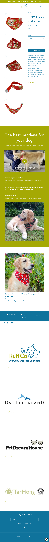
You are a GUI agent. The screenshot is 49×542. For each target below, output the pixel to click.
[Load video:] (24, 161)
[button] (4, 6)
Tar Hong (7, 502)
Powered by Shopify (28, 536)
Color (29, 35)
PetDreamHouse (9, 457)
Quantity (30, 42)
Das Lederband (9, 412)
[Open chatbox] (46, 539)
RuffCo (7, 367)
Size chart (31, 82)
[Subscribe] (36, 519)
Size (29, 28)
